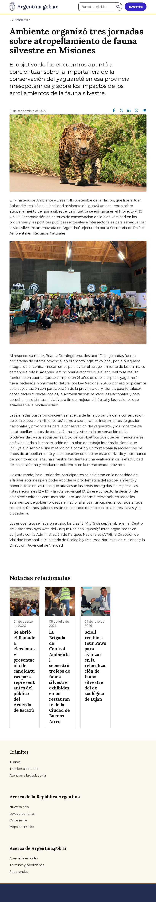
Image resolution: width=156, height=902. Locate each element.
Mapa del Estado (22, 827)
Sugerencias (19, 872)
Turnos (15, 762)
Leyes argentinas (22, 813)
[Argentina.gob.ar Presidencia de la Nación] (34, 7)
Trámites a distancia (24, 769)
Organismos (18, 820)
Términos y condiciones (27, 865)
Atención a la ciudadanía (28, 775)
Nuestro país (19, 807)
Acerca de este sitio (24, 858)
